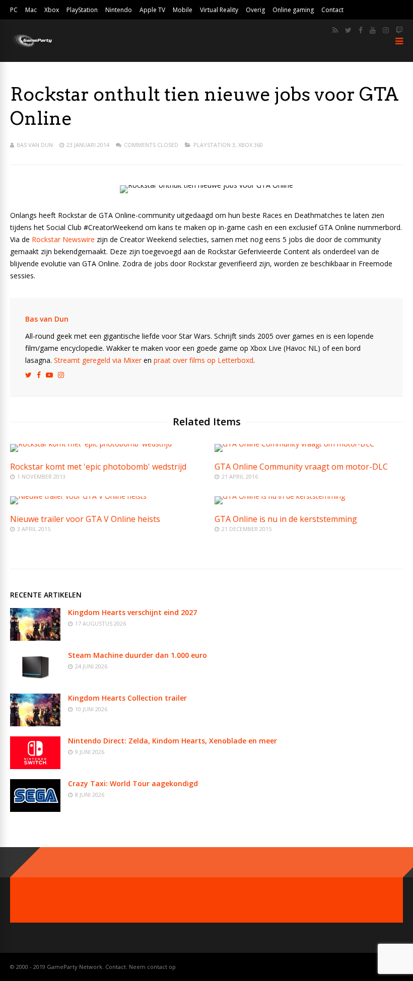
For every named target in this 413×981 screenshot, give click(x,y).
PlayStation (82, 10)
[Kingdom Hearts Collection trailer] (35, 723)
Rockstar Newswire (63, 239)
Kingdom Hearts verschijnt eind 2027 (132, 612)
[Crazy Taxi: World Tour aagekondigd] (35, 809)
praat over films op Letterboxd (203, 360)
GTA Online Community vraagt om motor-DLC (301, 466)
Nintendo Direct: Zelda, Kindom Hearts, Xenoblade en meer (172, 740)
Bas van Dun (35, 144)
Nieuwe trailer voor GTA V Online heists (85, 518)
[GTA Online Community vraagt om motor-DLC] (294, 443)
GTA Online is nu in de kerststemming (286, 518)
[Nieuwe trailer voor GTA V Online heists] (78, 496)
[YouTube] (373, 30)
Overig (255, 10)
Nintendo (118, 10)
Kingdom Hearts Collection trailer (127, 698)
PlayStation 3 (214, 144)
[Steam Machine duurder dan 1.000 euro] (35, 681)
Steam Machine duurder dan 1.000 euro (137, 655)
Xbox (51, 10)
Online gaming (293, 10)
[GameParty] (31, 46)
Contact (332, 10)
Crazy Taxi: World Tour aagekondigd (133, 783)
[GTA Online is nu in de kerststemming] (280, 496)
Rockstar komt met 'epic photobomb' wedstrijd (98, 466)
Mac (31, 10)
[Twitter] (348, 30)
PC (14, 10)
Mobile (182, 10)
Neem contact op (152, 966)
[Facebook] (361, 30)
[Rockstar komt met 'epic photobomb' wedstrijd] (91, 443)
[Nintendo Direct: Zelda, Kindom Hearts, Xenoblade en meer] (35, 766)
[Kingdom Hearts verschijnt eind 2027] (35, 638)
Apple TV (152, 10)
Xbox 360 (250, 144)
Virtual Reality (219, 10)
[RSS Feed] (335, 30)
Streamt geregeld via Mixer (98, 360)
